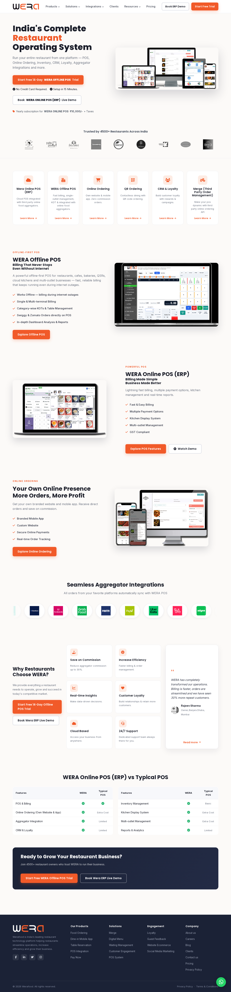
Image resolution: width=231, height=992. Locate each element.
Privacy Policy (194, 969)
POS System (116, 957)
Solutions (72, 6)
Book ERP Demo (175, 6)
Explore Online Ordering (34, 551)
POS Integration (80, 951)
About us (191, 932)
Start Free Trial (205, 6)
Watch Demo (187, 449)
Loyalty (151, 932)
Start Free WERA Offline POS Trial (49, 878)
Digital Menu (116, 939)
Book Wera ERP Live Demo (36, 720)
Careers (190, 939)
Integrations (94, 6)
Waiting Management (121, 945)
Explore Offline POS (31, 334)
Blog (188, 945)
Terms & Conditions (207, 986)
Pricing (150, 6)
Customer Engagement (122, 951)
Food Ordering (79, 932)
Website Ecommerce (159, 945)
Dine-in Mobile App (82, 939)
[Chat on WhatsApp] (221, 982)
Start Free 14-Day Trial (48, 80)
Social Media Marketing (160, 951)
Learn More (27, 218)
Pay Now (76, 957)
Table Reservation (81, 945)
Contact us (192, 957)
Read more (190, 742)
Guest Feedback (156, 939)
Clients (114, 6)
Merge (112, 932)
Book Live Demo (47, 100)
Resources (131, 6)
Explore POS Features (145, 449)
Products (52, 6)
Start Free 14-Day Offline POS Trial (35, 707)
